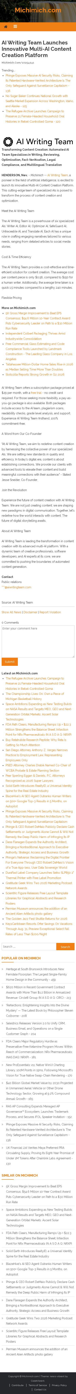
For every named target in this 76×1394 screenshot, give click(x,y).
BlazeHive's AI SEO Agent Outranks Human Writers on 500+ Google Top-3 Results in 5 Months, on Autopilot (38, 801)
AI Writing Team (57, 175)
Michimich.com (38, 10)
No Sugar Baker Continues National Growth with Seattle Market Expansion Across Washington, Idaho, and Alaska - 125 (40, 101)
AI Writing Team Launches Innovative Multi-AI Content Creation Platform (36, 49)
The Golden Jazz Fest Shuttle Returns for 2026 (36, 918)
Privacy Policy (59, 1385)
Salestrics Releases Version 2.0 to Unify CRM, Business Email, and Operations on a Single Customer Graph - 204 (35, 1029)
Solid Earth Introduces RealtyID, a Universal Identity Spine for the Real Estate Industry (39, 1253)
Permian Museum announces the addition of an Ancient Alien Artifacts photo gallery (36, 1352)
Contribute (18, 1385)
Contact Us (40, 1389)
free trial (36, 392)
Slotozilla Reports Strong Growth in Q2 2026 (35, 374)
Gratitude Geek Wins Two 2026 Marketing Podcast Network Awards (39, 1321)
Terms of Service (38, 1385)
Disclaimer (30, 612)
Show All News (11, 612)
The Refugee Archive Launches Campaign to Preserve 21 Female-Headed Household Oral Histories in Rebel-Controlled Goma (35, 683)
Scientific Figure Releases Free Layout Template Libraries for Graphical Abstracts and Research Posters (37, 898)
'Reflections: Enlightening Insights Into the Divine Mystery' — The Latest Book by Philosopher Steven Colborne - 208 (39, 1010)
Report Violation (50, 612)
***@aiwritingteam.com (16, 587)
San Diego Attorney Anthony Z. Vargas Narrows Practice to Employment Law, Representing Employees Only (37, 755)
